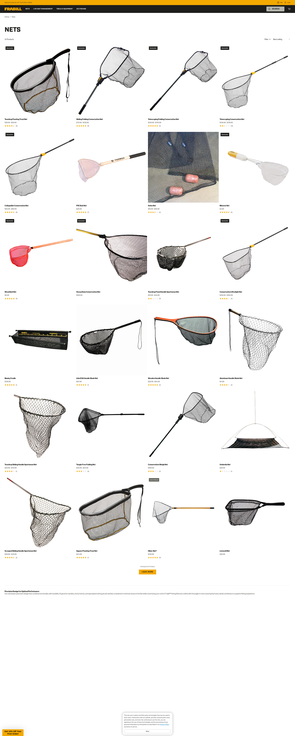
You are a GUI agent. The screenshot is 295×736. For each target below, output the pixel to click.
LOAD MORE (147, 572)
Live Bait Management (43, 9)
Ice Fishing (81, 9)
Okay (147, 731)
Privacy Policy (164, 724)
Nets (27, 9)
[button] (13, 732)
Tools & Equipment (64, 9)
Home (7, 17)
